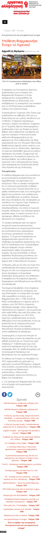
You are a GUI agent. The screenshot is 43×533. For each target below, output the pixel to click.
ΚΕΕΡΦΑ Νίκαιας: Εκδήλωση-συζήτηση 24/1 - (21, 404)
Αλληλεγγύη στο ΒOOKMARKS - (21, 495)
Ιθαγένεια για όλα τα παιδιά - (21, 515)
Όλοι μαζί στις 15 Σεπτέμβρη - (21, 505)
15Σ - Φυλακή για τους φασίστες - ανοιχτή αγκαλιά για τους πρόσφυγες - (21, 478)
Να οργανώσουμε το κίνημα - (21, 519)
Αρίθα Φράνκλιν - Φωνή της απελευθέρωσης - (21, 484)
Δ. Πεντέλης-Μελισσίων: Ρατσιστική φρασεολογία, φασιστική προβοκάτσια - (21, 449)
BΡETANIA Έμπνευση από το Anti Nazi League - (21, 490)
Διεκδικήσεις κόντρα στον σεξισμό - (21, 510)
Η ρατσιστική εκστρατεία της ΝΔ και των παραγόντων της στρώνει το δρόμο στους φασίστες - (21, 458)
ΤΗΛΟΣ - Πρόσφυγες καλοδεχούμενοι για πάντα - (21, 465)
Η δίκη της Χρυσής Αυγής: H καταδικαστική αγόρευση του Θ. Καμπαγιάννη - (21, 425)
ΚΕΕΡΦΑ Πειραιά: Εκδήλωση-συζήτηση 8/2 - (21, 410)
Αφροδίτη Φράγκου (13, 51)
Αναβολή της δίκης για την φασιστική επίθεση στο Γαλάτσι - (21, 438)
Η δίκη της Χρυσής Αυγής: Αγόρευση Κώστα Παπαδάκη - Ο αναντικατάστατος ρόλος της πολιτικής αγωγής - (21, 418)
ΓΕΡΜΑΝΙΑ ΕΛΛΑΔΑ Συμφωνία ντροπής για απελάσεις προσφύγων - (21, 500)
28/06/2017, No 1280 (32, 51)
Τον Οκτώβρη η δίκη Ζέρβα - (21, 443)
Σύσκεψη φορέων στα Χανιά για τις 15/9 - (21, 471)
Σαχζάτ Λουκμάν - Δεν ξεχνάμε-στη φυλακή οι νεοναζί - (21, 431)
